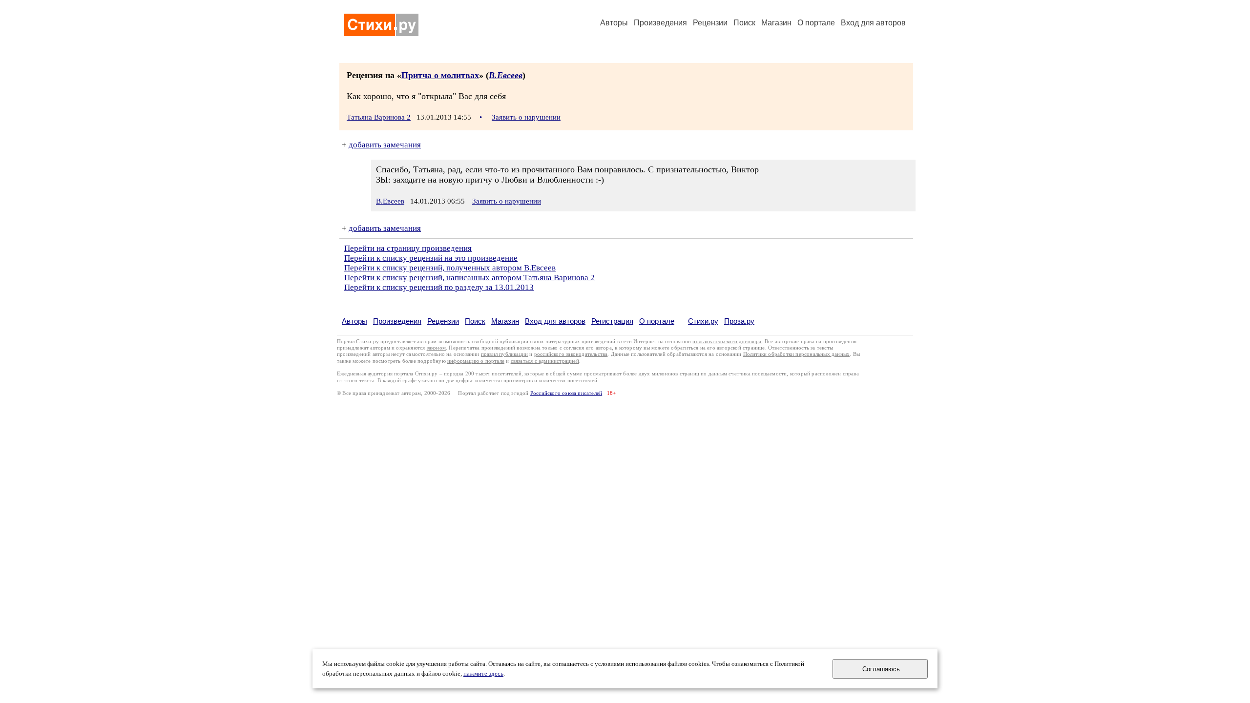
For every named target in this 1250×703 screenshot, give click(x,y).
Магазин (776, 23)
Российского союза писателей (566, 393)
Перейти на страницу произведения (408, 248)
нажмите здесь (483, 673)
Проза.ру (739, 321)
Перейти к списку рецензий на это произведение (431, 258)
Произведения (660, 23)
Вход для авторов (873, 23)
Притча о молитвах (440, 75)
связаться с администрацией (545, 361)
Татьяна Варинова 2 (379, 117)
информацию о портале (475, 361)
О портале (656, 321)
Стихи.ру (703, 321)
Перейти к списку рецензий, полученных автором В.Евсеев (450, 267)
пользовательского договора (726, 341)
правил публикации (504, 354)
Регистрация (612, 321)
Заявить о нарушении (526, 117)
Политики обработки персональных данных (796, 354)
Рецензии (710, 23)
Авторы (614, 23)
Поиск (744, 23)
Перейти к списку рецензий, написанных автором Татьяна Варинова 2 (469, 277)
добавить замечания (385, 144)
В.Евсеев (505, 75)
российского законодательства (571, 354)
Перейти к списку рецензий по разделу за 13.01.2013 (439, 287)
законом (436, 348)
